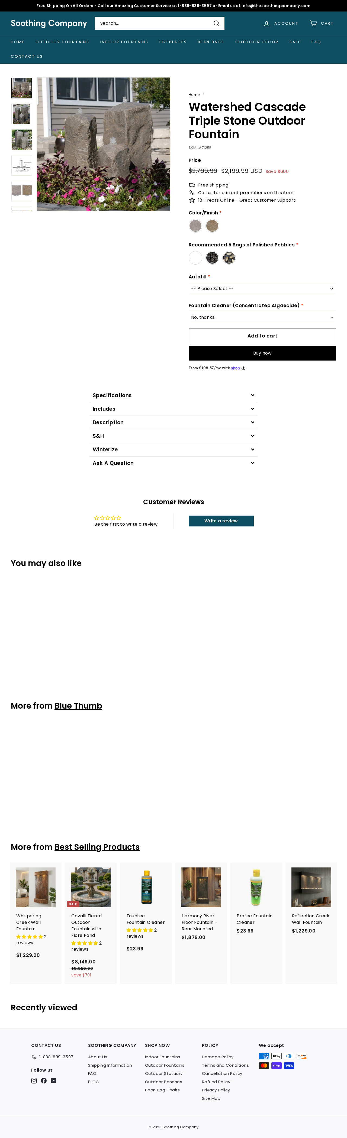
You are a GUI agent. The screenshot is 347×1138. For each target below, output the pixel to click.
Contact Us (27, 56)
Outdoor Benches (163, 1082)
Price (195, 160)
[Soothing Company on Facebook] (44, 1081)
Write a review (221, 521)
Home (18, 42)
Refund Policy (216, 1082)
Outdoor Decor (257, 42)
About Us (97, 1057)
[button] (30, 937)
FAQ (316, 42)
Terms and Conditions (225, 1065)
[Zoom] (103, 144)
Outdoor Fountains (62, 42)
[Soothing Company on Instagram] (34, 1081)
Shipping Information (110, 1065)
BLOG (93, 1082)
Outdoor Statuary (163, 1073)
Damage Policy (217, 1057)
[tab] (173, 395)
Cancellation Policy (222, 1073)
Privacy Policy (216, 1090)
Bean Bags (211, 42)
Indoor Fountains (124, 42)
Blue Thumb (78, 705)
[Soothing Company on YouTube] (53, 1081)
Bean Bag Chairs (162, 1090)
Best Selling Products (97, 847)
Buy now (262, 353)
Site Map (211, 1098)
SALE (295, 42)
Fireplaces (173, 42)
